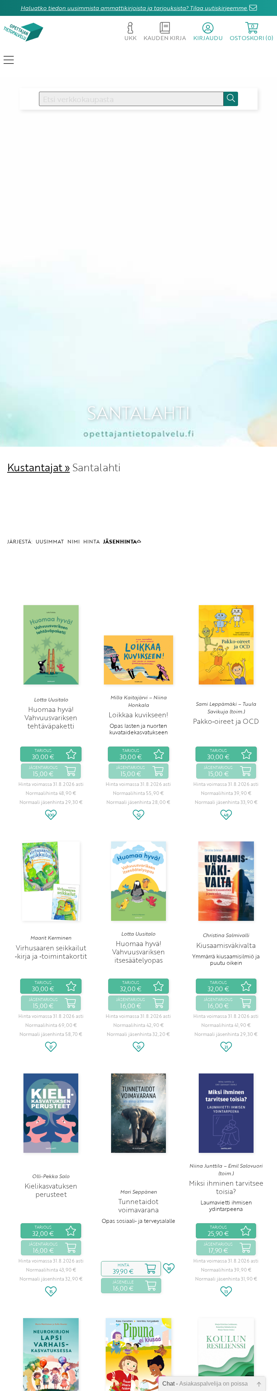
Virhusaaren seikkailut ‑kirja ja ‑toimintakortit (51, 952)
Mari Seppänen (138, 1191)
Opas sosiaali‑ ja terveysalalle (138, 1220)
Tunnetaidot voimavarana (138, 1205)
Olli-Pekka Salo (51, 1176)
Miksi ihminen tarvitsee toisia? (226, 1187)
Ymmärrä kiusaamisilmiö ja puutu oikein (226, 959)
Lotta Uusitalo (51, 699)
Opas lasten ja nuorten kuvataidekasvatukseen (138, 728)
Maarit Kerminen (50, 937)
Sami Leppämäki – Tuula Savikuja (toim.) (226, 707)
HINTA (91, 541)
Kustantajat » (38, 467)
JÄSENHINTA (120, 541)
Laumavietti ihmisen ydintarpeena (226, 1205)
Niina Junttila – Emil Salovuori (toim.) (226, 1169)
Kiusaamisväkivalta (226, 945)
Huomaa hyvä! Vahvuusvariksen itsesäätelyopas (138, 951)
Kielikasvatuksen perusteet (51, 1190)
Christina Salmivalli (226, 935)
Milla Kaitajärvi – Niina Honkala (138, 701)
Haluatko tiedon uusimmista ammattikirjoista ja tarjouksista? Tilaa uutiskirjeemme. (134, 8)
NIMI (73, 541)
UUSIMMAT (50, 541)
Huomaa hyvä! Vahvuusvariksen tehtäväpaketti (51, 717)
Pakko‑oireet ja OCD (226, 721)
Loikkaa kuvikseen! (138, 714)
